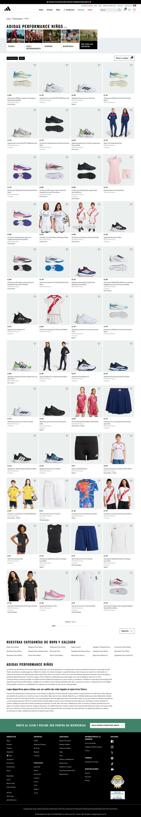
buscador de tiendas (87, 5)
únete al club (128, 5)
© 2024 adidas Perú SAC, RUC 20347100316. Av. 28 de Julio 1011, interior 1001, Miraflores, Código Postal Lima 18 (70, 814)
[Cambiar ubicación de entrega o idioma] (135, 5)
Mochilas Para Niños (121, 651)
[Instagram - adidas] (122, 747)
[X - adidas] (122, 753)
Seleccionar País (103, 809)
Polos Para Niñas (34, 655)
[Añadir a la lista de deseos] (34, 66)
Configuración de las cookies (33, 809)
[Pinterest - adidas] (122, 758)
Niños (58, 10)
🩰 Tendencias (69, 10)
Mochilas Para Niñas (14, 651)
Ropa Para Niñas (13, 647)
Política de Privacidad (90, 809)
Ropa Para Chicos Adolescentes (77, 656)
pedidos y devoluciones (109, 5)
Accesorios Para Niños (122, 647)
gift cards (120, 5)
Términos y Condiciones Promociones (70, 809)
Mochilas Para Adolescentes (55, 652)
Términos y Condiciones (50, 809)
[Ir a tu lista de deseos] (129, 9)
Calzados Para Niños (100, 651)
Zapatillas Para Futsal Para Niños (124, 656)
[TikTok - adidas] (122, 764)
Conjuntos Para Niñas (57, 647)
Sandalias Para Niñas (14, 655)
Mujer (41, 10)
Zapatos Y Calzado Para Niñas (101, 647)
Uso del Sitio (113, 809)
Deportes (81, 10)
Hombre (50, 10)
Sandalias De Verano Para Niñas (80, 652)
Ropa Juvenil (76, 647)
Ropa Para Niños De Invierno (100, 656)
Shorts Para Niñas (56, 655)
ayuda (100, 5)
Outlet (90, 10)
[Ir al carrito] (134, 9)
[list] (60, 58)
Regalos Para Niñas (35, 647)
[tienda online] (7, 8)
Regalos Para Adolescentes (38, 651)
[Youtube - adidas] (122, 769)
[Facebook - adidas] (122, 742)
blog (95, 5)
